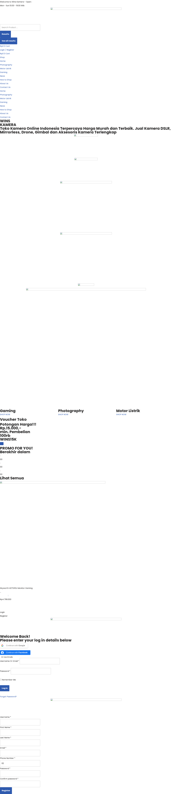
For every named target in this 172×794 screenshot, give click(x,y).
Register (6, 790)
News (2, 76)
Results (5, 34)
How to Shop (6, 79)
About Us (4, 83)
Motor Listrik (5, 68)
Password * (5, 671)
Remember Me (9, 679)
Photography (6, 64)
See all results (8, 41)
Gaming (3, 72)
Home (2, 61)
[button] (86, 612)
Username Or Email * (9, 661)
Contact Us (5, 87)
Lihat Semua (12, 478)
